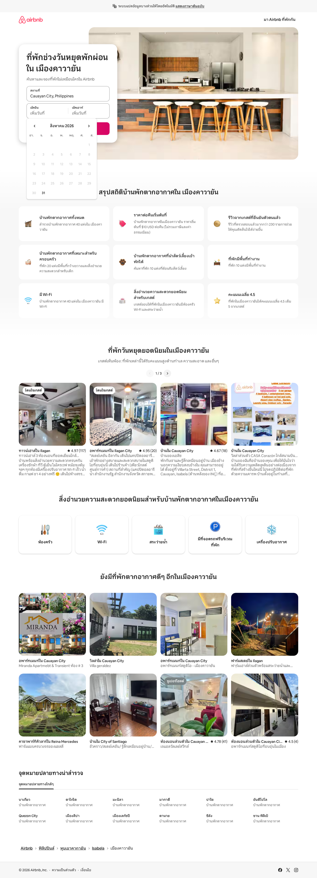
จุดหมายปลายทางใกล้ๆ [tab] (36, 784)
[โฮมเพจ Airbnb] (31, 19)
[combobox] (68, 96)
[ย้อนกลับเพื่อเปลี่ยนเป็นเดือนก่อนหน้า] (34, 126)
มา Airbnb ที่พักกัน (279, 19)
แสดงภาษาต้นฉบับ (190, 6)
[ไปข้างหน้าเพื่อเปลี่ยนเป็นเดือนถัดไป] (88, 126)
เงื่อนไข (85, 870)
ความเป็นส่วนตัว (64, 870)
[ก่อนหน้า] (150, 373)
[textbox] (47, 113)
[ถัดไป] (167, 373)
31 (43, 193)
